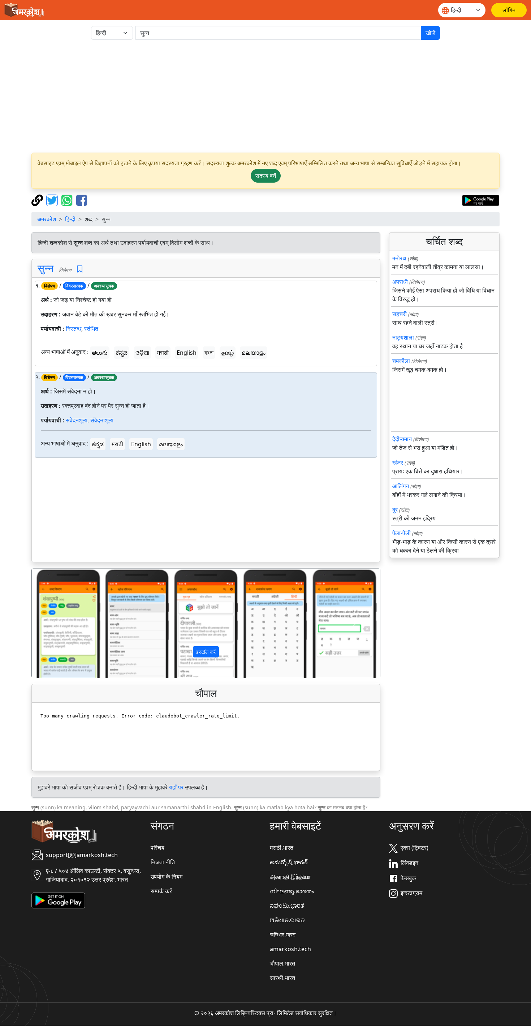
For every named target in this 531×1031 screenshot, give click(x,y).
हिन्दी (70, 219)
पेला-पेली (401, 533)
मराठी (163, 353)
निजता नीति (163, 862)
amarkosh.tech (290, 949)
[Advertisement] (265, 96)
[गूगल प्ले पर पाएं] (481, 200)
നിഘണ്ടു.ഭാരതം (292, 891)
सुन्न (45, 268)
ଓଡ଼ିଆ (142, 353)
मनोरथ (399, 258)
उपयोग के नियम (166, 877)
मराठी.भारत (281, 848)
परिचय (157, 848)
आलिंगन (400, 486)
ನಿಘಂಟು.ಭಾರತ (287, 905)
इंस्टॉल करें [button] (206, 651)
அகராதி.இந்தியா (290, 877)
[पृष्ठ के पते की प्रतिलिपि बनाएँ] (38, 200)
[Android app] (58, 900)
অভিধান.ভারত (282, 934)
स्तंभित (91, 329)
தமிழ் (227, 353)
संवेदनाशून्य (101, 420)
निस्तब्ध (73, 329)
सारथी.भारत (282, 978)
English (187, 353)
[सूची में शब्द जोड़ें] (79, 269)
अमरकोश (46, 219)
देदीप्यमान (402, 439)
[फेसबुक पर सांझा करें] (81, 200)
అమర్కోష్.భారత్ (288, 862)
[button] (58, 623)
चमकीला (401, 361)
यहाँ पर (176, 787)
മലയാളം (254, 353)
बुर (395, 510)
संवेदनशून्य (76, 420)
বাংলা (208, 353)
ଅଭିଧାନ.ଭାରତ (287, 920)
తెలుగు (100, 353)
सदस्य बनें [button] (265, 176)
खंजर (397, 462)
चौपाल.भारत (282, 963)
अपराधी (400, 282)
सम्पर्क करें (161, 891)
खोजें (430, 33)
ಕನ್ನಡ (122, 353)
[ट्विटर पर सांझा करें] (53, 200)
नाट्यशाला (403, 337)
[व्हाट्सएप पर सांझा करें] (67, 200)
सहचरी (399, 314)
